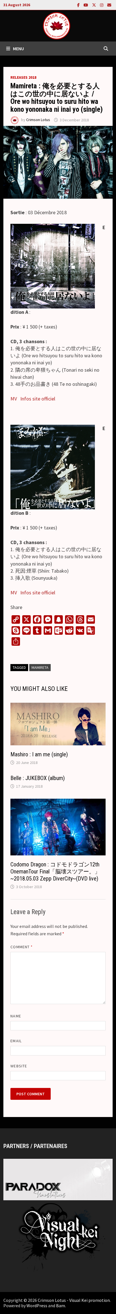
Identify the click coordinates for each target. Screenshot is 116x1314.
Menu (18, 48)
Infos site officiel (37, 398)
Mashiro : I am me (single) (39, 754)
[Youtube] (86, 4)
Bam (60, 1305)
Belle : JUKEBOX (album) (37, 778)
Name (15, 1016)
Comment (21, 946)
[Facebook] (79, 4)
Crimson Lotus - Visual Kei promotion (74, 1300)
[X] (95, 4)
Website (18, 1065)
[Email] (109, 4)
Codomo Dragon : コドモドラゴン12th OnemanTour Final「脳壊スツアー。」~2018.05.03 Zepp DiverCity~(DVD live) (55, 871)
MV (13, 398)
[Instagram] (102, 4)
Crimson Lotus (38, 119)
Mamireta (40, 667)
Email (15, 1040)
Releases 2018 (23, 77)
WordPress (36, 1305)
